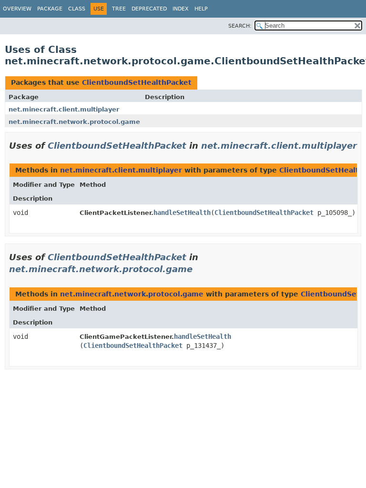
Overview (17, 9)
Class (76, 9)
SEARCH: (240, 26)
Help (201, 9)
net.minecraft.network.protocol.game (74, 121)
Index (181, 9)
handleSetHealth (182, 212)
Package (49, 9)
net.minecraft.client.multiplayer (64, 109)
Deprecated (149, 9)
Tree (119, 9)
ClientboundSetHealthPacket (137, 82)
